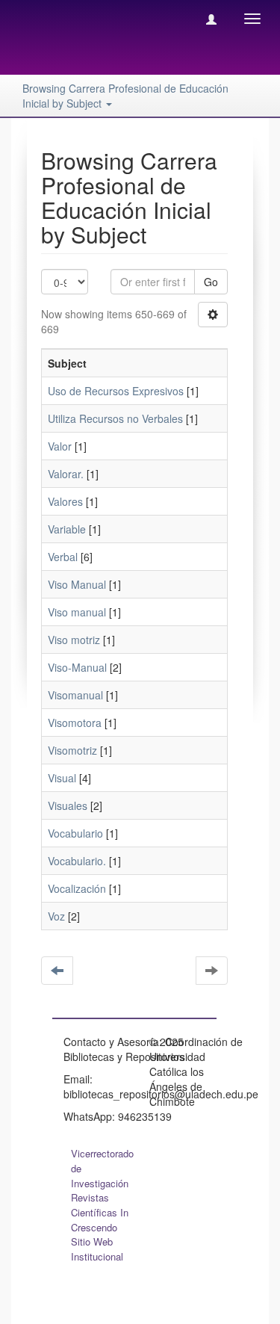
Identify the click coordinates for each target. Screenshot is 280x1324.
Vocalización (77, 888)
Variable (67, 529)
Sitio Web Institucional (97, 1248)
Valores (65, 501)
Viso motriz (74, 639)
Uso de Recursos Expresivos (116, 390)
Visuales (67, 805)
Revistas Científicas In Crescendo (99, 1212)
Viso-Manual (77, 667)
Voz (56, 916)
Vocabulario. (77, 860)
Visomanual (75, 694)
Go (211, 281)
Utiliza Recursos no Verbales (115, 418)
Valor (60, 446)
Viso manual (77, 611)
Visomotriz (72, 750)
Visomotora (75, 722)
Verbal (63, 556)
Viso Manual (77, 584)
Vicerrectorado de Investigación (102, 1168)
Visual (62, 777)
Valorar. (66, 473)
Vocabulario (75, 833)
